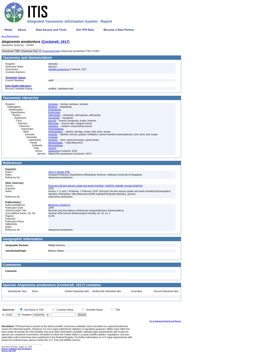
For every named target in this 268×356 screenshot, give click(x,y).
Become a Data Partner (119, 29)
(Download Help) (51, 51)
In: (3, 314)
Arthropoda (54, 115)
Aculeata (53, 137)
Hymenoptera (55, 131)
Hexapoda (53, 118)
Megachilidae (55, 142)
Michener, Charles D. (59, 205)
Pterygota (53, 123)
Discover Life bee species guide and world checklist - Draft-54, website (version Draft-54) (95, 185)
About (22, 29)
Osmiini (52, 148)
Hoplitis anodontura (58, 69)
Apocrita (52, 134)
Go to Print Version (10, 36)
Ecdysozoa (54, 112)
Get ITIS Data (85, 29)
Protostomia (54, 109)
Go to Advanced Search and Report (165, 321)
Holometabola (55, 129)
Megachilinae (55, 145)
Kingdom (27, 314)
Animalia (53, 104)
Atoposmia (54, 151)
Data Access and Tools (51, 29)
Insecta (52, 120)
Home (8, 29)
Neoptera (53, 126)
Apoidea (52, 140)
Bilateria (52, 107)
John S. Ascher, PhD (59, 172)
